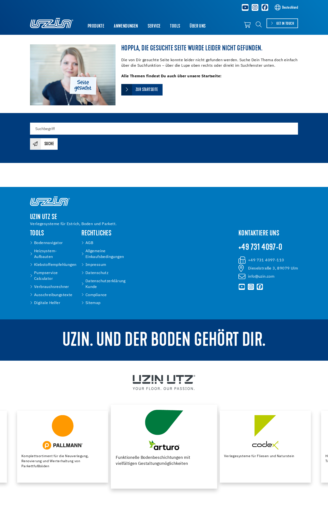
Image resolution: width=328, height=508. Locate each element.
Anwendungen (126, 26)
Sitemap (93, 303)
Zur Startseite (147, 90)
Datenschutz (96, 273)
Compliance (96, 295)
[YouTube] (245, 7)
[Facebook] (265, 7)
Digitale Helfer (47, 303)
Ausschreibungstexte (53, 295)
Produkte (96, 26)
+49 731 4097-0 (260, 247)
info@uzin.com (261, 276)
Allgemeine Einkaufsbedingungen (104, 254)
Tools (175, 26)
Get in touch (285, 24)
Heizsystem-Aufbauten (45, 254)
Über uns (198, 26)
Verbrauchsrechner (51, 287)
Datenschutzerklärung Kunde (105, 284)
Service (154, 26)
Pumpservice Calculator (46, 276)
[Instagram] (255, 7)
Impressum (95, 265)
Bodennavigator (48, 243)
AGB (89, 243)
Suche (49, 144)
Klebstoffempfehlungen (55, 265)
